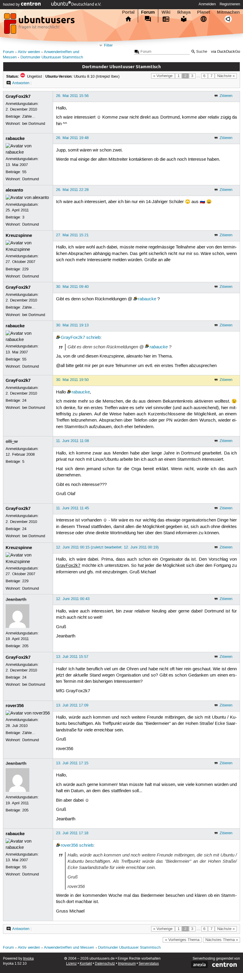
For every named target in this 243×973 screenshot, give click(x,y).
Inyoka (28, 958)
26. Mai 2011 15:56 (72, 95)
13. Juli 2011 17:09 (72, 705)
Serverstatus (149, 963)
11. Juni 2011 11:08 (72, 440)
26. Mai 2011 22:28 (72, 189)
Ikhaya (184, 12)
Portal (128, 12)
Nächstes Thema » (221, 939)
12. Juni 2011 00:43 (72, 598)
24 (24, 400)
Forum (148, 12)
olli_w (12, 441)
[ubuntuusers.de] (40, 25)
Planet (203, 12)
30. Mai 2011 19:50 (72, 379)
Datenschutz (105, 963)
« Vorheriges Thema (182, 939)
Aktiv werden (29, 52)
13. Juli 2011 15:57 (72, 656)
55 (24, 172)
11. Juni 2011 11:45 (72, 508)
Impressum (127, 963)
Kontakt (86, 963)
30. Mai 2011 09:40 (72, 286)
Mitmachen (228, 12)
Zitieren (226, 95)
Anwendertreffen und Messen (69, 947)
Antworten (20, 83)
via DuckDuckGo (225, 52)
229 (25, 269)
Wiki (166, 12)
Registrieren (230, 4)
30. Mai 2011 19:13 (72, 325)
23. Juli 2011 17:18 (72, 833)
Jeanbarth (16, 599)
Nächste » (226, 76)
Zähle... (28, 116)
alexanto (14, 190)
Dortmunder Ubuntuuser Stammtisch (51, 57)
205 (25, 646)
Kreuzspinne (19, 235)
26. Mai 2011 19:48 (72, 137)
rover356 (15, 706)
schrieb (93, 337)
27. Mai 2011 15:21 (72, 235)
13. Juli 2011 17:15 (72, 763)
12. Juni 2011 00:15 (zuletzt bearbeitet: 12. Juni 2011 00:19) (107, 547)
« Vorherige (162, 76)
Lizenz (71, 963)
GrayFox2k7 (18, 96)
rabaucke (15, 138)
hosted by (12, 4)
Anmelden (207, 4)
